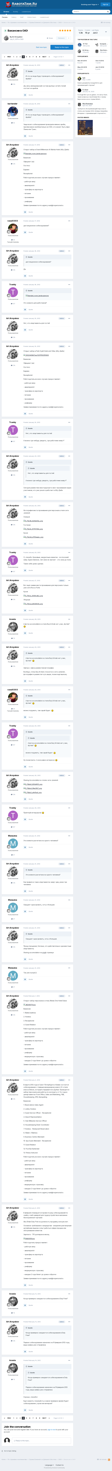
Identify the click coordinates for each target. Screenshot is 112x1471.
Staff (21, 17)
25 (14, 240)
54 (14, 123)
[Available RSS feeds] (109, 1459)
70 (14, 638)
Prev (9, 57)
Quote (31, 95)
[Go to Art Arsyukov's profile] (6, 38)
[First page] (4, 56)
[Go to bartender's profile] (13, 111)
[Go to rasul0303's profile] (13, 228)
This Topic (99, 11)
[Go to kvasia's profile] (13, 627)
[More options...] (69, 65)
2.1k (13, 84)
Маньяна (12, 836)
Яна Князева (104, 50)
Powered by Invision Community (54, 1468)
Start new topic (41, 47)
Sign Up (105, 4)
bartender (13, 104)
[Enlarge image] (35, 153)
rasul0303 (12, 221)
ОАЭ (21, 39)
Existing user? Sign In (89, 4)
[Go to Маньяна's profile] (13, 843)
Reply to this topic (62, 47)
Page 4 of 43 (58, 57)
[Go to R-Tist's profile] (79, 45)
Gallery (13, 17)
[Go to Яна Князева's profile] (97, 51)
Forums (5, 17)
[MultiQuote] (25, 95)
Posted (32, 65)
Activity (15, 11)
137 (13, 303)
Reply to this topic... (23, 1441)
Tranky (12, 284)
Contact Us (60, 1465)
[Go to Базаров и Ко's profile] (96, 45)
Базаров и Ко (104, 44)
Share (50, 38)
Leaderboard (44, 17)
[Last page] (49, 56)
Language (49, 1465)
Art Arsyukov (17, 37)
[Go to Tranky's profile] (13, 292)
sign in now (52, 1430)
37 (14, 855)
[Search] (108, 11)
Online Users (31, 17)
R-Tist (85, 44)
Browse (6, 11)
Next (44, 57)
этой (44, 952)
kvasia (12, 619)
